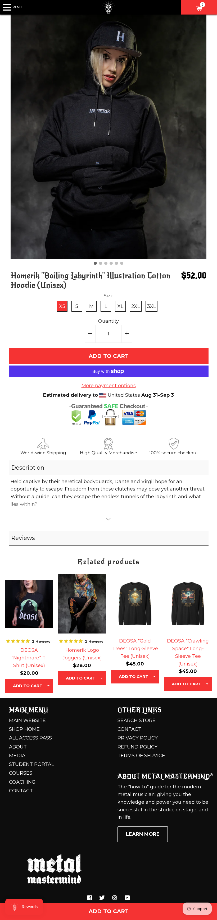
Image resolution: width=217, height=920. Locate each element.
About (18, 747)
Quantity (108, 321)
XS (62, 306)
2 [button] (100, 263)
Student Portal (31, 764)
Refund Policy (137, 747)
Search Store (136, 720)
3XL (151, 306)
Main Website (27, 720)
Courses (20, 773)
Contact (21, 791)
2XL (135, 306)
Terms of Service (141, 756)
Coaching (22, 782)
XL (120, 306)
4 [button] (111, 263)
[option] (108, 137)
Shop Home (24, 729)
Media (17, 756)
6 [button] (121, 263)
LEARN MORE (143, 834)
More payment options (109, 386)
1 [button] (95, 263)
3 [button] (105, 263)
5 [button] (116, 263)
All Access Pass (30, 738)
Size (109, 296)
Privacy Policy (137, 738)
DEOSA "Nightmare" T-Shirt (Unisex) (29, 657)
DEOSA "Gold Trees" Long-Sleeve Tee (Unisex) (135, 648)
